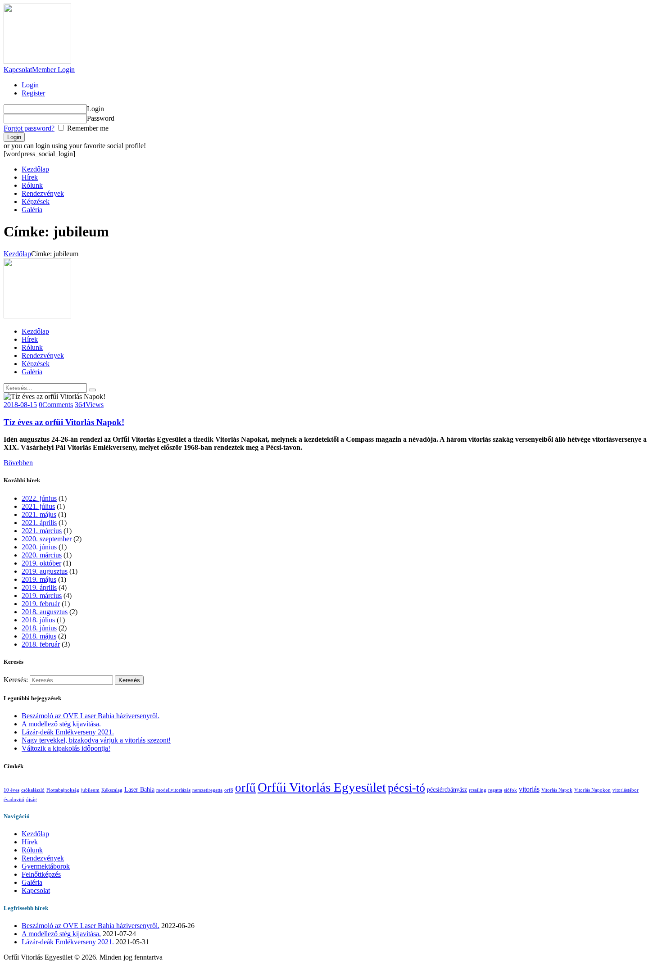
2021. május (39, 514)
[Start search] (92, 390)
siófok (510, 790)
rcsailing (477, 790)
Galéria (32, 882)
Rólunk (32, 850)
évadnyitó (14, 799)
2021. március (42, 531)
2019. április (39, 587)
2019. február (41, 603)
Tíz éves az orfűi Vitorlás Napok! (64, 422)
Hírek (30, 842)
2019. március (42, 595)
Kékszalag (111, 790)
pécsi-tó (406, 787)
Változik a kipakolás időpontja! (66, 748)
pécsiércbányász (447, 789)
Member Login (53, 69)
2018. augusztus (45, 612)
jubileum (90, 790)
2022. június (39, 498)
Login (30, 85)
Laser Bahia (139, 789)
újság (31, 799)
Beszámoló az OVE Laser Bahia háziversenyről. (90, 716)
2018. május (39, 636)
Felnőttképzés (41, 874)
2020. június (39, 547)
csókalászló (33, 790)
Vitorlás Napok (556, 790)
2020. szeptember (47, 539)
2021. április (39, 522)
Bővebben (18, 463)
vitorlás (529, 789)
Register (33, 93)
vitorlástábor (625, 790)
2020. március (42, 555)
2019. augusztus (45, 571)
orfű (245, 787)
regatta (495, 790)
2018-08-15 (20, 404)
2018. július (38, 620)
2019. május (39, 579)
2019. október (41, 563)
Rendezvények (43, 858)
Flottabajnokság (62, 790)
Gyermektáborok (46, 866)
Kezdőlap (17, 254)
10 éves (11, 790)
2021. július (38, 506)
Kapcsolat (18, 69)
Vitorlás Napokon (592, 790)
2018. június (39, 628)
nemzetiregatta (207, 790)
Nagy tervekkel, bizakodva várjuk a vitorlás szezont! (96, 740)
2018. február (41, 644)
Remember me (87, 128)
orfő (228, 790)
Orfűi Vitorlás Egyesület (322, 787)
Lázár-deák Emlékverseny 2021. (68, 732)
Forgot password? (29, 128)
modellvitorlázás (173, 790)
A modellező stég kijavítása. (61, 724)
